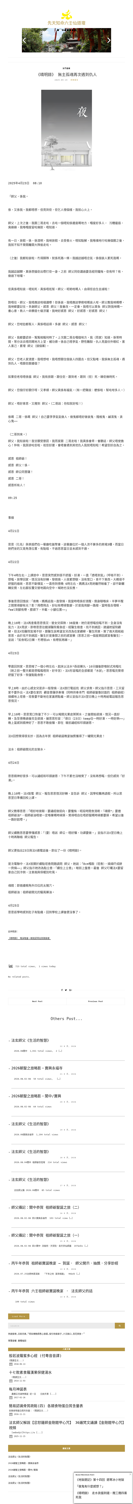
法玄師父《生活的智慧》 (31, 1040)
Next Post (37, 1001)
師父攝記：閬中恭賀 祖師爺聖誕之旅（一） (46, 1235)
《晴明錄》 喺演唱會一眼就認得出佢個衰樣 (29, 938)
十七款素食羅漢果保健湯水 (30, 1372)
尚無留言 (74, 80)
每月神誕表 (18, 1389)
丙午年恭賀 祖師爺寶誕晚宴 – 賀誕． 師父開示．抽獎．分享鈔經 (64, 1263)
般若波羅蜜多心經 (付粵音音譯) (35, 1356)
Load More (18, 1316)
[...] (53, 1394)
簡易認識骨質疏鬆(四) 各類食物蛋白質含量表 (46, 1406)
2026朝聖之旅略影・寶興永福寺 (37, 1068)
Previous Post (95, 1001)
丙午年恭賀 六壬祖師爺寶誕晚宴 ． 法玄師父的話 (52, 1291)
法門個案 (66, 68)
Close (130, 1474)
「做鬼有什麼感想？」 (90, 1486)
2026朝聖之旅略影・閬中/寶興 (36, 1096)
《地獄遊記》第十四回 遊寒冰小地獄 (100, 1479)
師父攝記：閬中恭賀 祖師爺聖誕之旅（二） (46, 1207)
